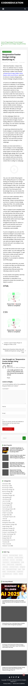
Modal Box (5, 520)
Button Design (6, 491)
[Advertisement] (14, 27)
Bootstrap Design (7, 489)
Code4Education (14, 62)
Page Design (6, 526)
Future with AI (6, 507)
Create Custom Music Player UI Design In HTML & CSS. (13, 343)
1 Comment (22, 62)
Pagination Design (7, 528)
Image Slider (5, 515)
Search (24, 438)
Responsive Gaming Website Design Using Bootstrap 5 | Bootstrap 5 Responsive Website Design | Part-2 (17, 472)
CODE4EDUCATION (12, 2)
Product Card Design (8, 532)
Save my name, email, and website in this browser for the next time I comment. (13, 423)
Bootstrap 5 (5, 487)
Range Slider (5, 538)
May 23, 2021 (5, 62)
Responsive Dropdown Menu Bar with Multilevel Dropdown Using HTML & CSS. (13, 350)
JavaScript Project (14, 566)
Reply (8, 378)
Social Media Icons (7, 540)
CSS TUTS (5, 501)
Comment (5, 389)
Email (3, 413)
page (19, 569)
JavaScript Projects (8, 517)
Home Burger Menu (7, 509)
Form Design (5, 505)
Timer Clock (5, 544)
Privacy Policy (7, 683)
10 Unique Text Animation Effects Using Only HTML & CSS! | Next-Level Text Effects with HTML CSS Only (17, 464)
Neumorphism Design (8, 524)
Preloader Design (7, 530)
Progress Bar (6, 536)
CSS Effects (5, 499)
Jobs (3, 518)
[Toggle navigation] (3, 9)
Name (4, 406)
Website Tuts (6, 546)
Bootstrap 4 (5, 485)
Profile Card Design (7, 534)
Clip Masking (5, 497)
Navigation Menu (7, 522)
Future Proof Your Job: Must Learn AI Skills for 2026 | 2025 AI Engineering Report (18, 456)
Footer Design (7, 51)
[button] (14, 169)
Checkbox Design (7, 495)
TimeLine (4, 542)
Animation (5, 484)
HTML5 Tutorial (6, 513)
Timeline (15, 573)
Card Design (5, 493)
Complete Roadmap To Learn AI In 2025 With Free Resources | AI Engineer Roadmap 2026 (17, 450)
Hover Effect (5, 511)
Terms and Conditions (19, 683)
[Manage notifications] (24, 675)
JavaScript (5, 566)
